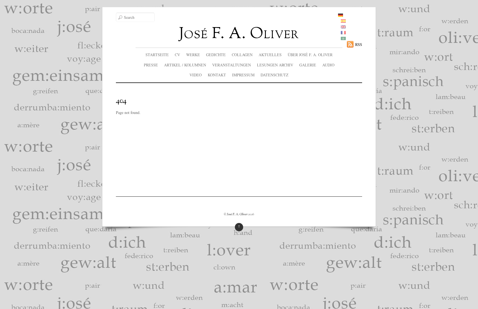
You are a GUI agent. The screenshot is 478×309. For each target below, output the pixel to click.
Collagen (242, 54)
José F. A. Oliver (237, 214)
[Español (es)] (343, 21)
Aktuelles (270, 54)
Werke (193, 54)
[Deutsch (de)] (340, 15)
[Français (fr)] (343, 32)
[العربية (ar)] (343, 38)
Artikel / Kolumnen (185, 64)
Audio (328, 64)
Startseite (157, 54)
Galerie (307, 64)
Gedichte (216, 54)
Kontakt (217, 74)
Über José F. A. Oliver (310, 54)
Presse (151, 64)
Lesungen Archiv (275, 64)
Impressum (243, 74)
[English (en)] (343, 27)
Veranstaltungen (231, 64)
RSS (358, 44)
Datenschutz (275, 74)
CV (177, 54)
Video (195, 74)
